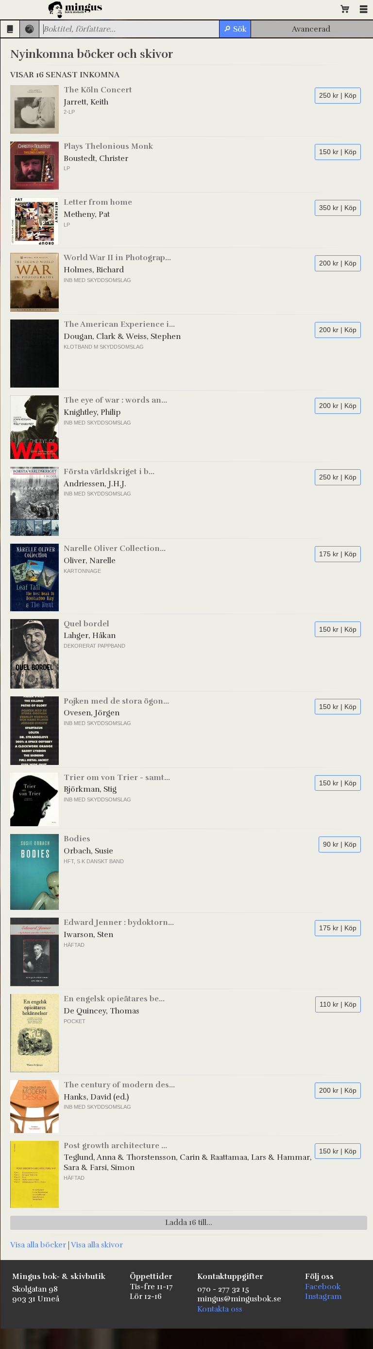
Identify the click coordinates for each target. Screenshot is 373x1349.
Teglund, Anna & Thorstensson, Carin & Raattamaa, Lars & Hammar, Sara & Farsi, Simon (188, 1162)
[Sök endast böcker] (9, 28)
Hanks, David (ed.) (96, 1097)
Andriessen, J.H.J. (95, 484)
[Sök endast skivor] (29, 28)
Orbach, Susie (88, 851)
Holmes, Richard (94, 270)
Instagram (323, 1296)
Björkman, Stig (90, 789)
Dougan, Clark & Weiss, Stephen (122, 336)
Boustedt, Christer (96, 158)
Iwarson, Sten (88, 935)
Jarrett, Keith (86, 102)
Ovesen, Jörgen (91, 713)
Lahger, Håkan (90, 635)
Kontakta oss (219, 1309)
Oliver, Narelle (90, 561)
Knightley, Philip (92, 412)
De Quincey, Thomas (101, 1011)
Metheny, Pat (87, 214)
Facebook (323, 1287)
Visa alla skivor (97, 1245)
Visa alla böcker (38, 1245)
